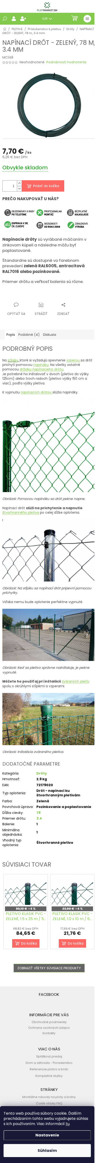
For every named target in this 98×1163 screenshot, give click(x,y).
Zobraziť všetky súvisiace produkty (49, 968)
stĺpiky (13, 360)
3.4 (39, 818)
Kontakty (49, 1033)
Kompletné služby (49, 1076)
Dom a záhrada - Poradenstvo (49, 1063)
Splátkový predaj (49, 1056)
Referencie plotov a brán (49, 1069)
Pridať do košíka (46, 186)
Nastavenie (47, 1135)
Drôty (41, 773)
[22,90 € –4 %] (72, 891)
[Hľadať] (5, 18)
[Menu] (87, 18)
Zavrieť (49, 295)
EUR (45, 19)
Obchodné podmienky (49, 1022)
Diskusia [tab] (49, 334)
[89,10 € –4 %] (25, 891)
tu (67, 1123)
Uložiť (11, 295)
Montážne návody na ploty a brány (49, 1097)
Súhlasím (47, 1150)
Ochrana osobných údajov (49, 1028)
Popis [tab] (10, 334)
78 (38, 812)
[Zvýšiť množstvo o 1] (19, 183)
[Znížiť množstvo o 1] (19, 188)
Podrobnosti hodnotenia (66, 62)
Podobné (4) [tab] (29, 334)
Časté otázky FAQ (49, 1103)
